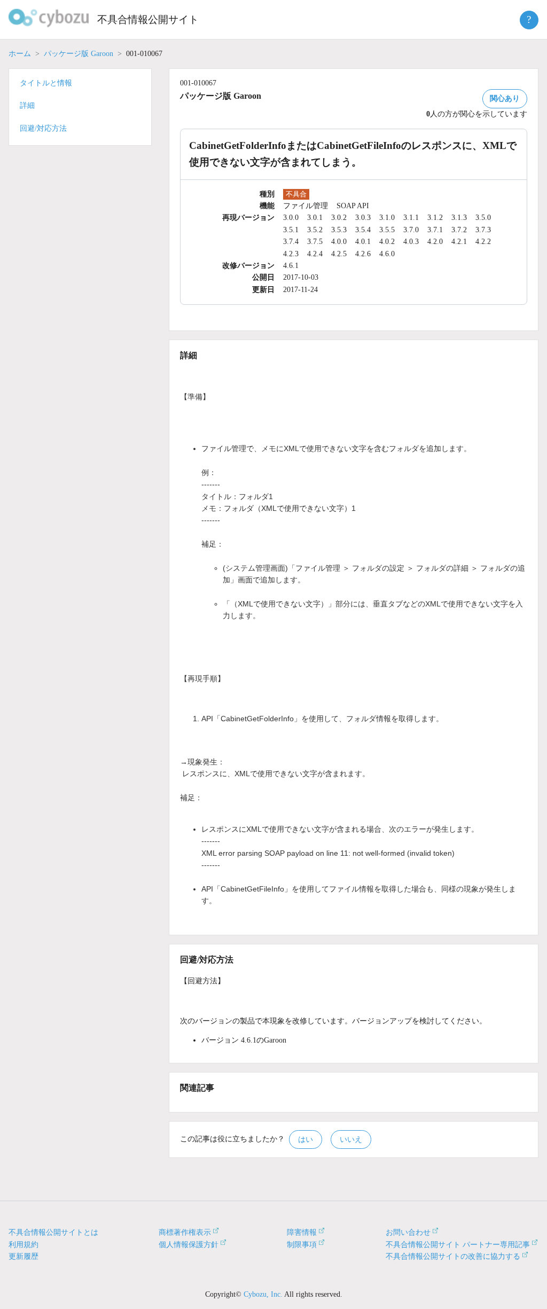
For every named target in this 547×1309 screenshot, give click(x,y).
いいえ (351, 1139)
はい (305, 1139)
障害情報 (302, 1232)
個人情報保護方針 (188, 1245)
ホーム (20, 54)
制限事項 (302, 1245)
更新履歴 (23, 1256)
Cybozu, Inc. (263, 1294)
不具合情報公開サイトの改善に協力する (453, 1256)
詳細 (27, 105)
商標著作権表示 (185, 1232)
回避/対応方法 (43, 128)
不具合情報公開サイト (148, 19)
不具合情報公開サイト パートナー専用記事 (458, 1245)
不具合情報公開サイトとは (53, 1232)
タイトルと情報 (46, 83)
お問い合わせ (408, 1232)
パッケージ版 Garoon (78, 54)
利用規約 (23, 1245)
